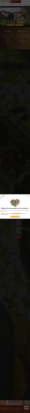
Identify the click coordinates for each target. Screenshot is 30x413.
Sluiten (27, 195)
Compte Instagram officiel (15, 216)
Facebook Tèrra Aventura (16, 213)
